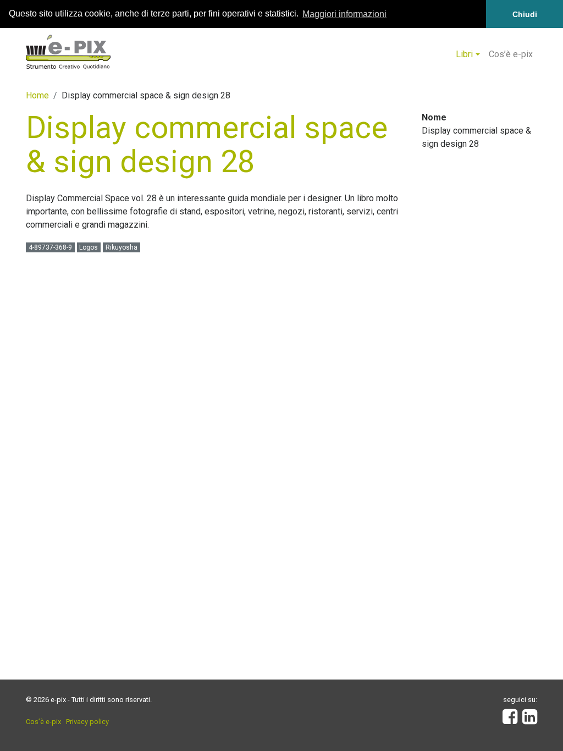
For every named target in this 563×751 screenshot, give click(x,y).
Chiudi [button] (524, 14)
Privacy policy (87, 721)
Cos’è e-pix (511, 54)
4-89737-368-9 (50, 247)
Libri (464, 54)
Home (37, 95)
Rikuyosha (121, 247)
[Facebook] (510, 720)
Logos (88, 247)
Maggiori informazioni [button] (344, 14)
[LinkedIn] (529, 720)
